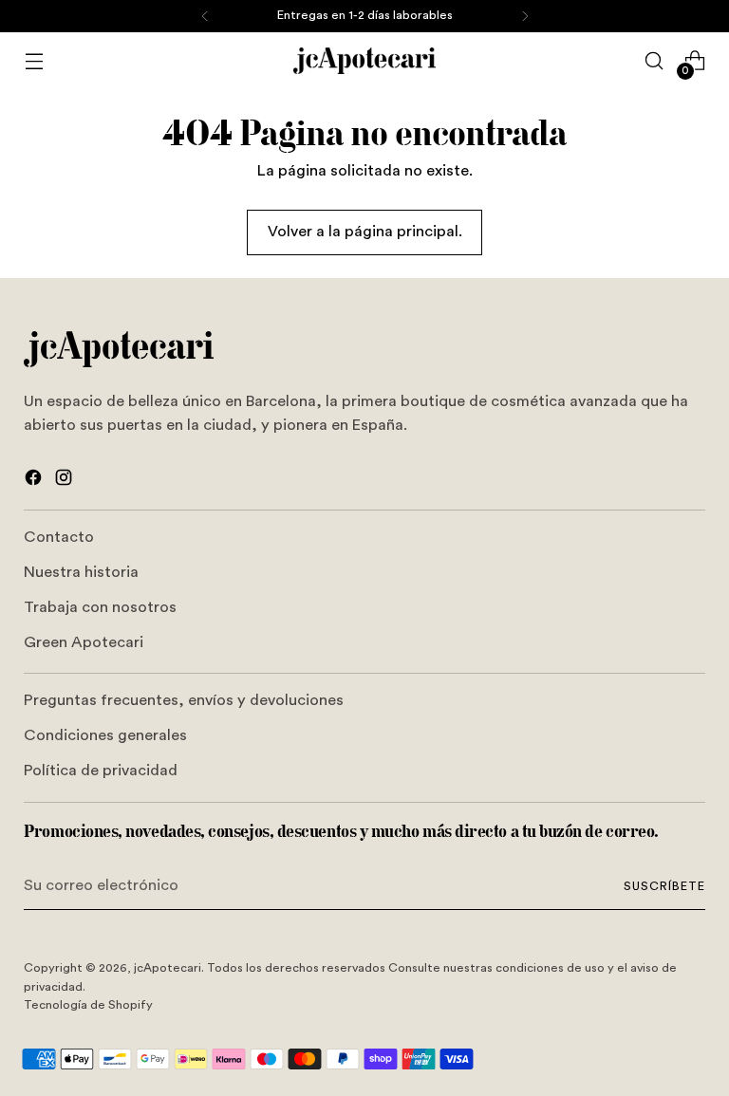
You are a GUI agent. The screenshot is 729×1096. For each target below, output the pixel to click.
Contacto (59, 537)
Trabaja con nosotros (100, 607)
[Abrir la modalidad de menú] (33, 61)
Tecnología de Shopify (88, 1005)
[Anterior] (205, 16)
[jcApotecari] (364, 60)
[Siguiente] (525, 16)
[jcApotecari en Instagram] (65, 481)
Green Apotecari (83, 642)
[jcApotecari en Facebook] (35, 481)
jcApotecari (167, 968)
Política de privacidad (101, 770)
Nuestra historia (81, 572)
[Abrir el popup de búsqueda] (654, 61)
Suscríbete (664, 886)
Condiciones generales (105, 735)
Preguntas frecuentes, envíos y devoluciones (184, 700)
